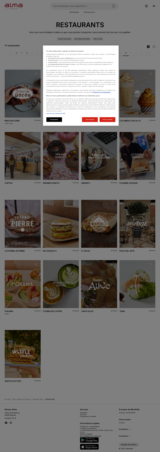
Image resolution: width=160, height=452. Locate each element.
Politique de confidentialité (101, 92)
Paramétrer (54, 119)
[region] (81, 85)
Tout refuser (89, 119)
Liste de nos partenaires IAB (55, 113)
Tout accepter (107, 119)
